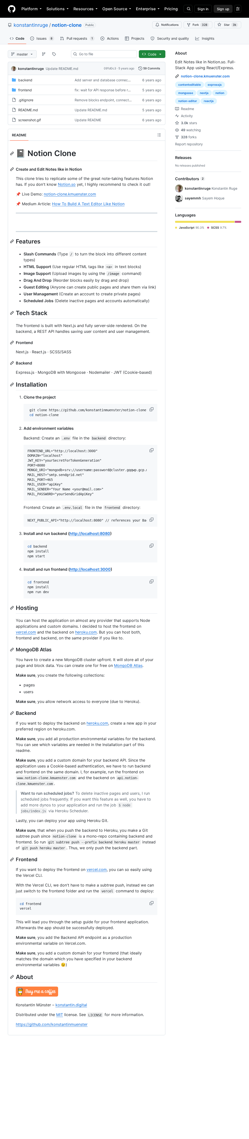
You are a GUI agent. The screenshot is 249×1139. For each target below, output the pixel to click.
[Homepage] (12, 9)
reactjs (209, 101)
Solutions (55, 8)
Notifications (169, 25)
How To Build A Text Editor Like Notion (88, 203)
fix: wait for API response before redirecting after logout (119, 90)
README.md (28, 110)
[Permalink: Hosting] (12, 607)
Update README (88, 120)
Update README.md (62, 68)
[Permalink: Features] (12, 241)
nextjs (204, 93)
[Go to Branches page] (44, 54)
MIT (59, 1014)
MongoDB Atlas (128, 665)
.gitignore (25, 100)
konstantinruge (31, 25)
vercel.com (26, 632)
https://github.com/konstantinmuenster (52, 1024)
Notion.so (67, 184)
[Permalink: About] (12, 976)
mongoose (185, 93)
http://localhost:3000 (90, 569)
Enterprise (146, 8)
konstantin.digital (71, 1004)
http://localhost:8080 (90, 533)
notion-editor (187, 101)
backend (25, 80)
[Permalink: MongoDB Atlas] (12, 649)
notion (219, 93)
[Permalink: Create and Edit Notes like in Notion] (12, 169)
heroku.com (86, 632)
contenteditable (189, 84)
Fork (200, 25)
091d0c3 (110, 68)
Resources (83, 8)
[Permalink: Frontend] (12, 342)
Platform (29, 8)
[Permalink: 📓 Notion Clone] (12, 153)
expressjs (215, 84)
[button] (152, 409)
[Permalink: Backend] (12, 363)
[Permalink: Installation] (12, 384)
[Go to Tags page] (54, 54)
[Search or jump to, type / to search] (188, 9)
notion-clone (67, 25)
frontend (25, 90)
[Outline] (159, 135)
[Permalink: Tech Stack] (12, 312)
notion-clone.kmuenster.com (70, 194)
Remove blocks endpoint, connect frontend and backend (120, 100)
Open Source (114, 8)
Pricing (171, 8)
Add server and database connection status (109, 80)
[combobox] (106, 54)
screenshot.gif (29, 120)
